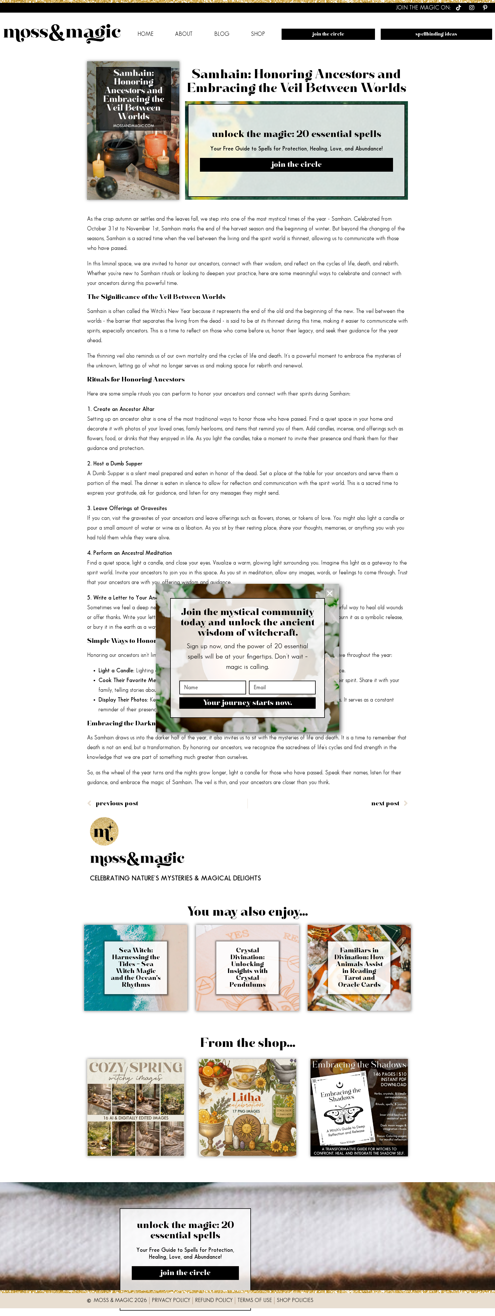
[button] (329, 593)
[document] (247, 658)
